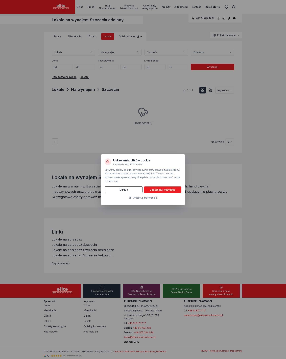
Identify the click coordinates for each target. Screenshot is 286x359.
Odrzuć (123, 189)
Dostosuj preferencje (145, 197)
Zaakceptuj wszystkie (162, 189)
